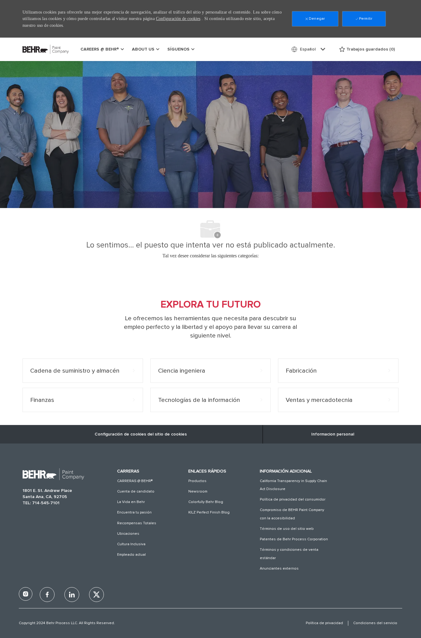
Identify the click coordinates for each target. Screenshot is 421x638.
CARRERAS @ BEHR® (135, 481)
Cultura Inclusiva (131, 544)
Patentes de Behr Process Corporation (294, 539)
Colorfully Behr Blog (205, 502)
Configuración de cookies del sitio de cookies (141, 434)
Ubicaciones (128, 534)
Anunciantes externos (279, 569)
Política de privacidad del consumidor (292, 499)
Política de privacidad (324, 623)
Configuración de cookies (178, 18)
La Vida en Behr (131, 502)
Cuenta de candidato (135, 491)
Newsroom (197, 491)
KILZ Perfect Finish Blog (209, 512)
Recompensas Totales (136, 523)
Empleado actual (131, 555)
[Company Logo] (37, 49)
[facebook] (25, 594)
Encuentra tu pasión (134, 512)
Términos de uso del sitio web (287, 529)
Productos (197, 481)
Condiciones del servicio (375, 623)
